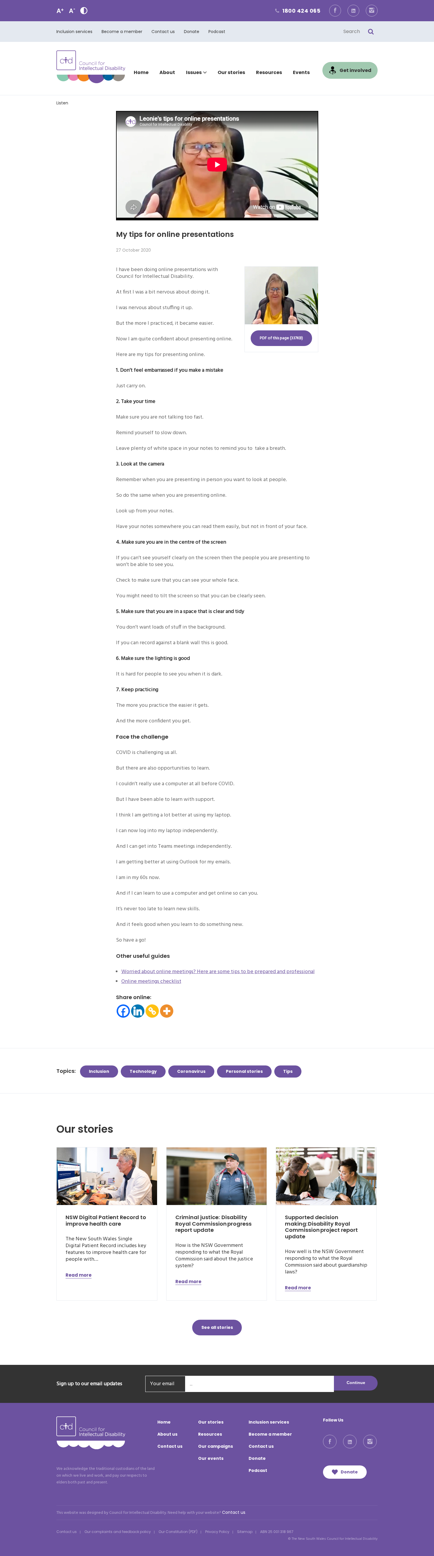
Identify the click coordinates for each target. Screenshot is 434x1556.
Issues (194, 72)
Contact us (163, 32)
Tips (288, 1071)
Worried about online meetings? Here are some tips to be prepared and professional (218, 972)
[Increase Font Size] (59, 11)
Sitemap (244, 1531)
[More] (166, 1011)
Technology (143, 1071)
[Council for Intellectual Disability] (90, 66)
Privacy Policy (217, 1531)
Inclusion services (74, 32)
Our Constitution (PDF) (178, 1531)
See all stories (217, 1327)
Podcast (216, 32)
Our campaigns (215, 1446)
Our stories (231, 72)
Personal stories (244, 1071)
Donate (191, 32)
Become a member (122, 32)
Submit (370, 31)
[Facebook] (123, 1011)
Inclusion (99, 1071)
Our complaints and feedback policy (117, 1531)
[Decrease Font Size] (72, 11)
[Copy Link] (152, 1011)
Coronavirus (191, 1071)
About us (167, 1434)
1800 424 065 (297, 10)
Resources (269, 72)
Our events (210, 1458)
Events (301, 72)
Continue (356, 1382)
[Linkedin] (137, 1011)
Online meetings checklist (151, 981)
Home (141, 72)
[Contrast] (83, 10)
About (167, 72)
